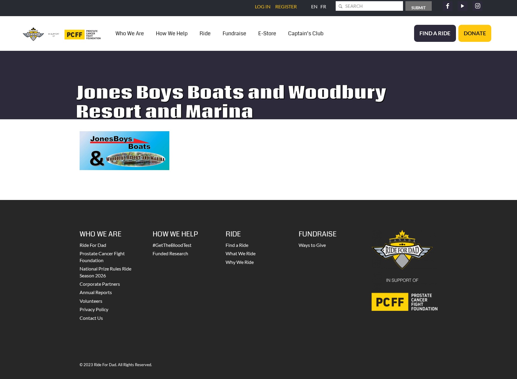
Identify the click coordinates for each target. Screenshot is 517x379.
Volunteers (91, 301)
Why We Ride (240, 262)
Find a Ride (237, 245)
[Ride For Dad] (62, 33)
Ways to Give (312, 245)
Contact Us (91, 318)
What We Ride (241, 253)
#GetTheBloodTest (172, 245)
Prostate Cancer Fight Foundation (102, 256)
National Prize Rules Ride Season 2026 (105, 272)
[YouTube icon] (462, 6)
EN (314, 6)
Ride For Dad (93, 245)
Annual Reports (96, 292)
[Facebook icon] (447, 6)
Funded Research (170, 253)
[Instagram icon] (477, 6)
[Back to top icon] (488, 366)
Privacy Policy (94, 309)
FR (323, 6)
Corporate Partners (100, 284)
